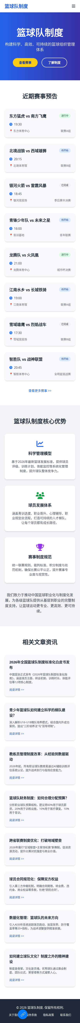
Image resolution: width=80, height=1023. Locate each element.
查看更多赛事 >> (40, 391)
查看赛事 (25, 62)
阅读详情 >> (16, 689)
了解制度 (54, 62)
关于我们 (14, 1015)
